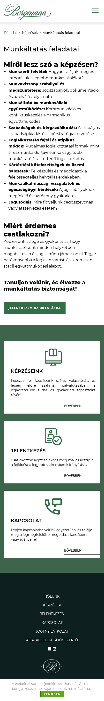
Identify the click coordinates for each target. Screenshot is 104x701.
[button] (82, 406)
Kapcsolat (52, 622)
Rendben (52, 694)
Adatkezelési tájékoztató (52, 640)
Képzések (30, 33)
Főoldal (10, 33)
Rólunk (52, 596)
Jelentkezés (52, 614)
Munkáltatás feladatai (61, 33)
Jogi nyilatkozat (52, 631)
